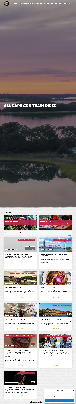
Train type (15, 232)
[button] (73, 390)
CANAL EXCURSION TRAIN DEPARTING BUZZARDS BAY (54, 255)
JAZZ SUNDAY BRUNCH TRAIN (15, 387)
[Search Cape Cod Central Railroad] (69, 3)
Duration (22, 232)
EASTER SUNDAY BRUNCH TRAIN (52, 350)
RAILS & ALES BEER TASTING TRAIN (17, 350)
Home (15, 3)
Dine (41, 3)
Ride (37, 3)
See (44, 3)
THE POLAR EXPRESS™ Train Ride (27, 3)
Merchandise (50, 3)
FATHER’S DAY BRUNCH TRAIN (51, 320)
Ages (30, 232)
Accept (59, 400)
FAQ (56, 3)
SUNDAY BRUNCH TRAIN (49, 288)
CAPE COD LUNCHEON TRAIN (15, 320)
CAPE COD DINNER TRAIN (13, 288)
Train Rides (9, 212)
